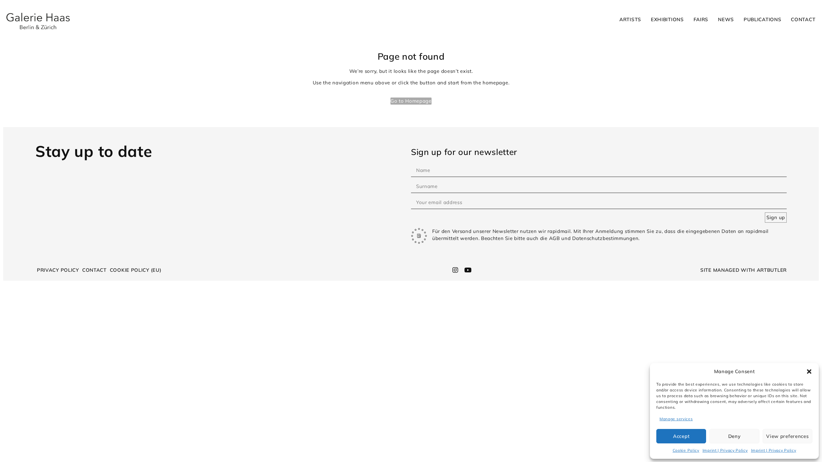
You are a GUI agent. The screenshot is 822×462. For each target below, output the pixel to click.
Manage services (676, 418)
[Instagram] (455, 270)
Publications (762, 19)
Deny (734, 436)
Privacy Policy (58, 270)
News (726, 19)
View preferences (787, 436)
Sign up (775, 217)
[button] (809, 371)
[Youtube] (467, 270)
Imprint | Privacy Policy (725, 450)
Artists (630, 19)
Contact (803, 19)
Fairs (701, 19)
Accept (681, 436)
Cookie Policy (686, 450)
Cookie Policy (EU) (136, 270)
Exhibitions (667, 19)
